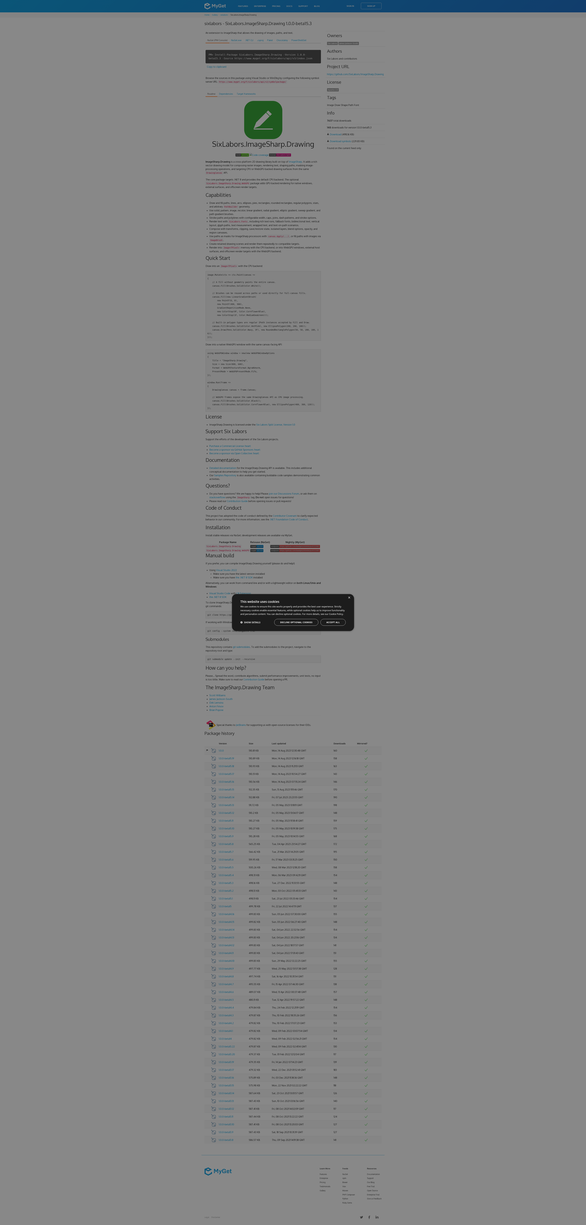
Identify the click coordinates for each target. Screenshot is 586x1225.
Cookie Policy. (336, 613)
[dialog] (293, 612)
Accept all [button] (333, 622)
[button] (250, 622)
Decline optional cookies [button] (296, 622)
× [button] (349, 597)
